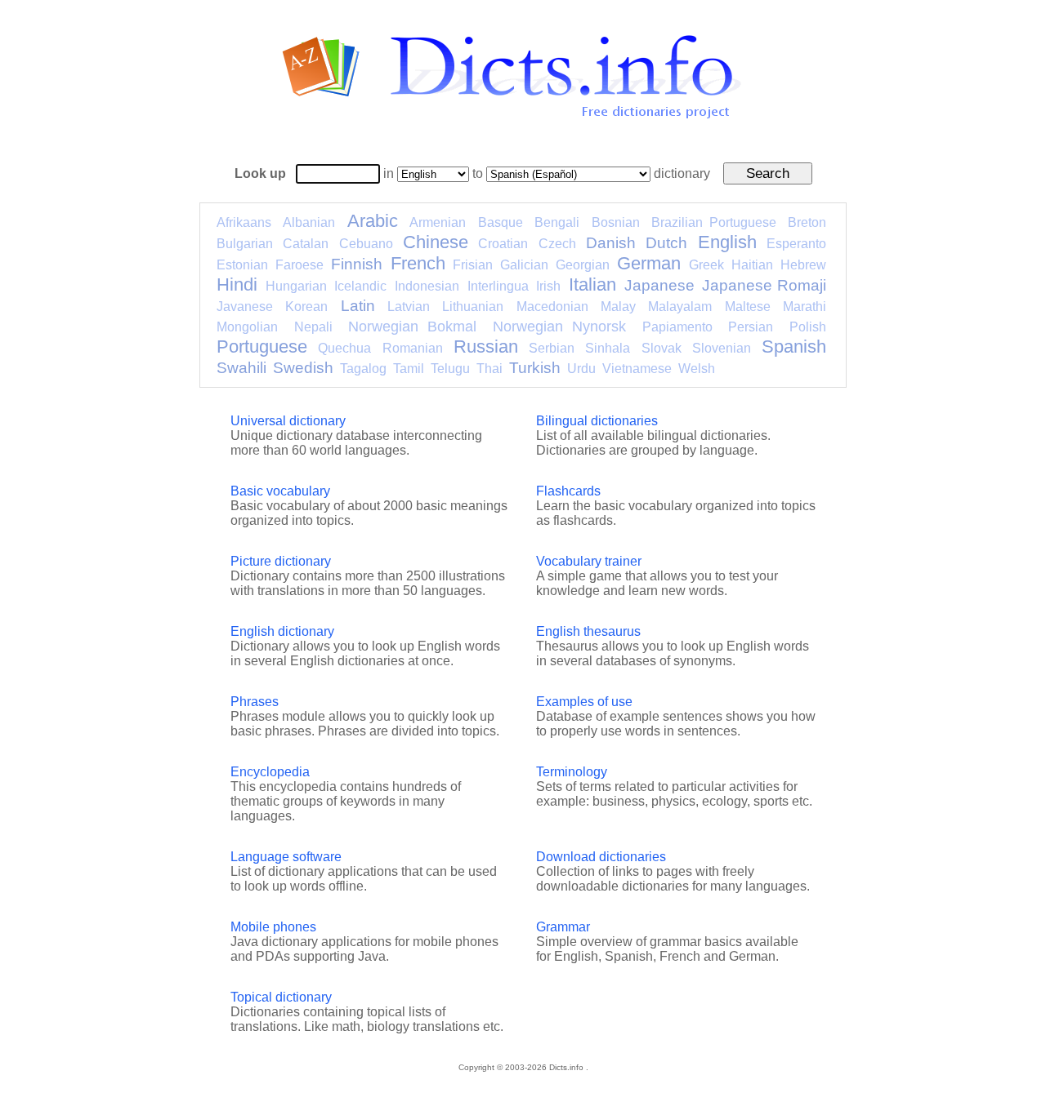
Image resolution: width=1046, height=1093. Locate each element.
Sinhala (607, 348)
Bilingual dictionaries (597, 421)
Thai (489, 368)
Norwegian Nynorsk (559, 326)
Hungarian (296, 286)
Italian (592, 284)
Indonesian (427, 286)
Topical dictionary (281, 997)
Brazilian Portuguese (713, 222)
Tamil (408, 368)
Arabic (372, 221)
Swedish (303, 367)
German (649, 263)
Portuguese (262, 346)
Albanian (309, 222)
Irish (548, 286)
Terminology (571, 772)
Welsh (696, 368)
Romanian (412, 348)
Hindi (237, 284)
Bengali (556, 222)
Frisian (473, 265)
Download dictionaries (601, 857)
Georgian (583, 265)
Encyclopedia (270, 772)
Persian (750, 327)
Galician (524, 265)
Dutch (666, 242)
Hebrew (803, 265)
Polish (807, 327)
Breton (807, 222)
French (418, 263)
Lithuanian (472, 306)
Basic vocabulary (280, 491)
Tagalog (363, 368)
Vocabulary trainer (588, 561)
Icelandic (360, 286)
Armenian (437, 222)
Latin (358, 305)
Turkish (535, 367)
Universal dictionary (288, 421)
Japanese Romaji (764, 285)
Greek (706, 265)
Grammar (563, 927)
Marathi (804, 306)
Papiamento (677, 327)
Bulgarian (245, 244)
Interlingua (498, 286)
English (727, 242)
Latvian (408, 306)
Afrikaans (244, 222)
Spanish (794, 346)
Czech (557, 244)
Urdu (581, 368)
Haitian (752, 265)
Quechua (344, 348)
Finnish (356, 264)
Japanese (659, 285)
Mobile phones (273, 927)
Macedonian (552, 306)
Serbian (551, 348)
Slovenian (721, 348)
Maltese (748, 306)
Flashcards (568, 491)
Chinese (435, 242)
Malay (618, 306)
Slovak (661, 348)
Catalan (306, 244)
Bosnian (616, 222)
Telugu (450, 368)
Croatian (503, 244)
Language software (286, 857)
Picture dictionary (280, 561)
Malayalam (680, 306)
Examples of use (584, 702)
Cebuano (366, 244)
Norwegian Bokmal (412, 326)
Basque (500, 222)
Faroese (299, 265)
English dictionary (282, 631)
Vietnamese (637, 368)
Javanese (245, 306)
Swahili (241, 367)
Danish (611, 242)
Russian (486, 346)
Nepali (313, 327)
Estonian (242, 265)
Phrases (254, 702)
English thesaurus (588, 631)
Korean (306, 306)
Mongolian (247, 327)
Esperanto (796, 244)
